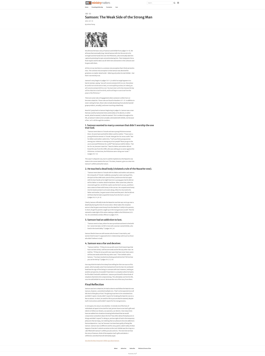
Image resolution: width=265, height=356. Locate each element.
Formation (109, 7)
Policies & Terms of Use (144, 348)
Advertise (123, 348)
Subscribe (132, 348)
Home (86, 7)
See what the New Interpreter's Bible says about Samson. (102, 341)
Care (116, 7)
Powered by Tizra (132, 353)
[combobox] (160, 3)
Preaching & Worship (97, 7)
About (116, 348)
